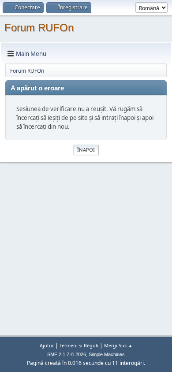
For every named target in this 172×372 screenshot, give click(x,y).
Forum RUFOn (39, 27)
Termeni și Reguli (79, 345)
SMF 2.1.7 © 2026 (66, 354)
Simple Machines (107, 354)
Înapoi (86, 149)
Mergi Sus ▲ (118, 345)
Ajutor (47, 345)
